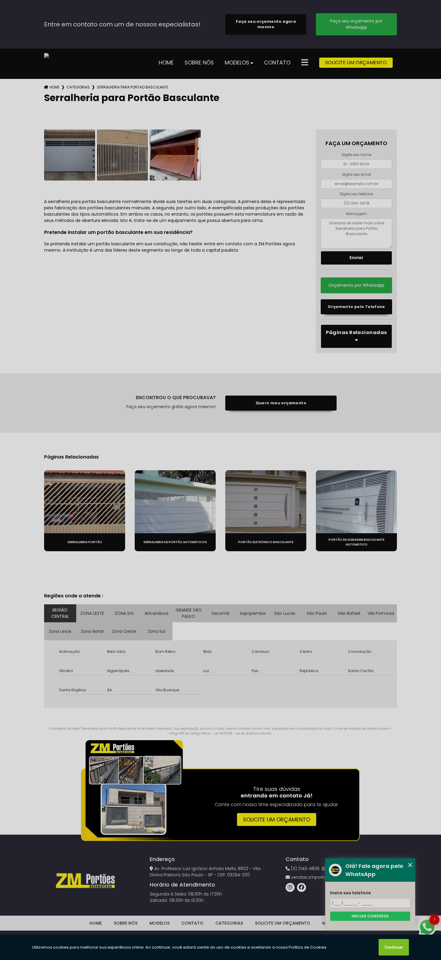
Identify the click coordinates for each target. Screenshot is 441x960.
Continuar (394, 947)
